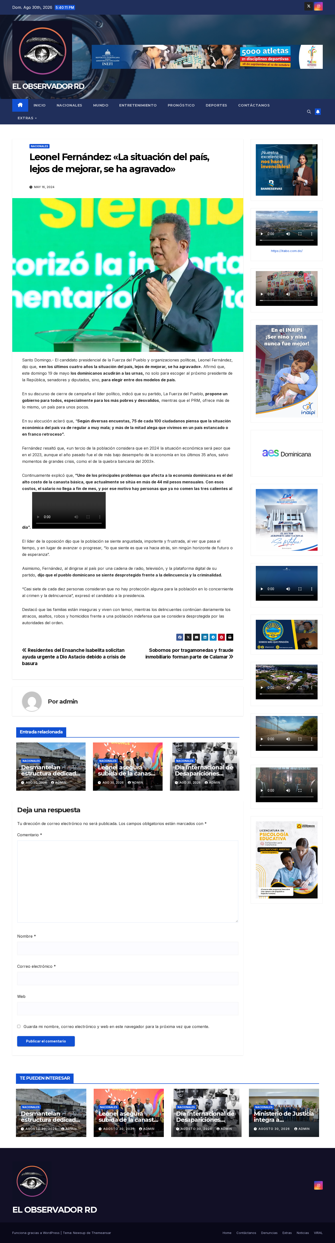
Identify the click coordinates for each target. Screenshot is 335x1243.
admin (68, 701)
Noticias (303, 1233)
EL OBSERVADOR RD (48, 86)
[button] (309, 111)
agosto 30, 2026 (42, 1129)
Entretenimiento (138, 105)
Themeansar (101, 1233)
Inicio (40, 105)
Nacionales (69, 105)
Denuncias (269, 1233)
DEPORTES (216, 105)
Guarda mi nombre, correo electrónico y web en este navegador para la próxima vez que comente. (116, 1026)
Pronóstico (181, 105)
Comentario (29, 834)
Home (227, 1233)
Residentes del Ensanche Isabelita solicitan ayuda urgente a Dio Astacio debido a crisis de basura (74, 656)
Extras (26, 118)
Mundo (101, 105)
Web (21, 996)
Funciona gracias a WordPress (36, 1233)
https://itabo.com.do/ (287, 251)
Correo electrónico (36, 966)
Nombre (26, 936)
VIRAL (318, 1233)
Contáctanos (254, 105)
